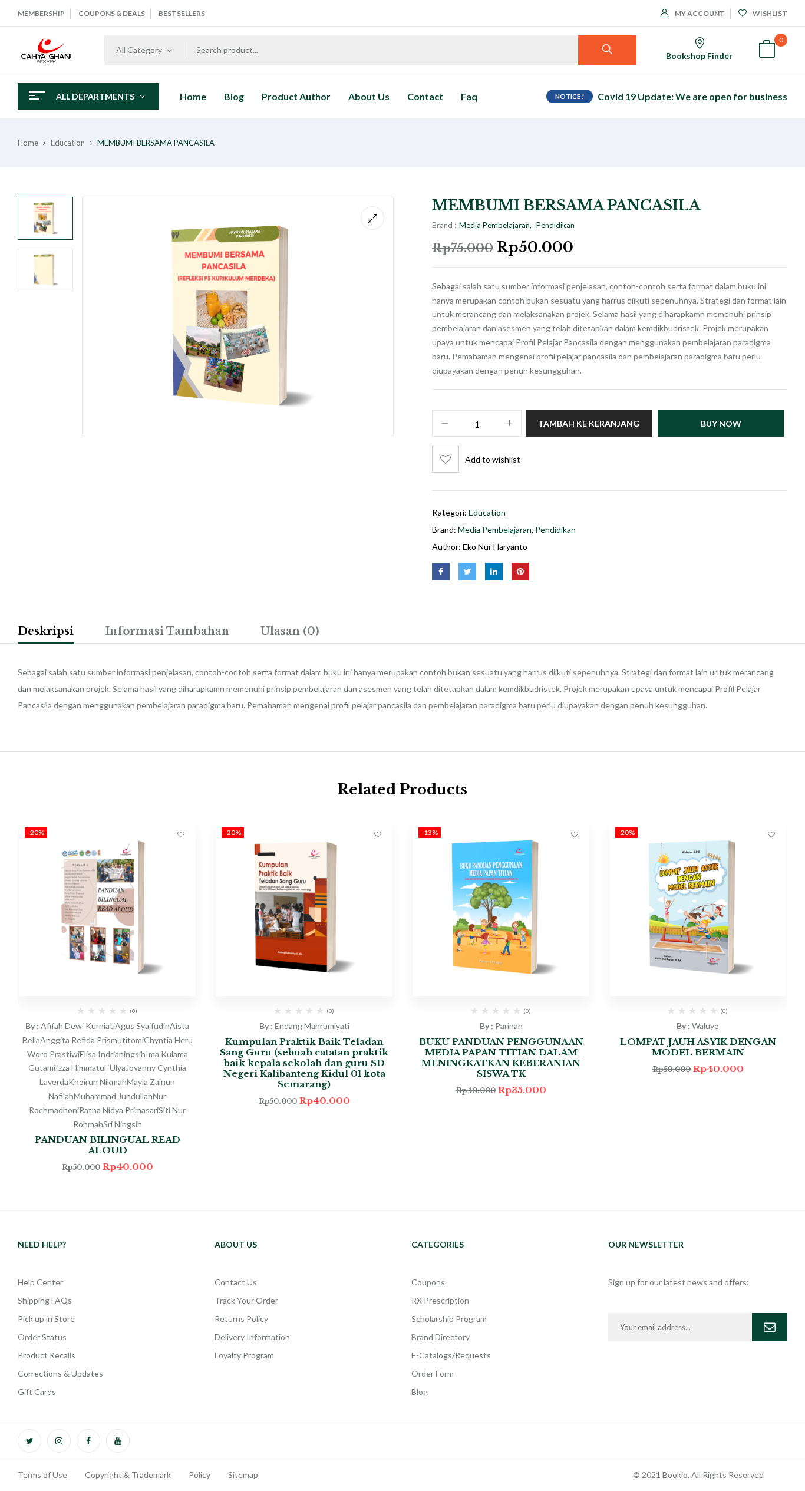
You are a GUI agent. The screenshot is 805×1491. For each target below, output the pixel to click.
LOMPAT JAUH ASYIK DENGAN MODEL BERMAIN (698, 1047)
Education (68, 142)
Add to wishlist (492, 459)
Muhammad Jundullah (113, 1096)
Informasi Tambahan (167, 631)
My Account (700, 13)
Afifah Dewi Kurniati (78, 1026)
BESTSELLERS (182, 13)
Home (28, 142)
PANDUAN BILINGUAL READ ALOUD (107, 1145)
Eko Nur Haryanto (495, 547)
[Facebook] (441, 571)
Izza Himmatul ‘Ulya (90, 1068)
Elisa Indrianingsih (113, 1054)
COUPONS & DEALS (111, 13)
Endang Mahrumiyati (312, 1026)
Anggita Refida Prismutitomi (92, 1040)
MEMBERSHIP (41, 13)
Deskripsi (46, 631)
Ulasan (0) (289, 631)
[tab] (46, 633)
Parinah (509, 1026)
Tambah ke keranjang (588, 423)
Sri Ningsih (122, 1124)
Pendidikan (555, 225)
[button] (767, 50)
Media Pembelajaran (494, 225)
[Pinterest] (520, 571)
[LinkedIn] (494, 571)
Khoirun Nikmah (97, 1082)
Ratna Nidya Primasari (119, 1110)
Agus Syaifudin (142, 1026)
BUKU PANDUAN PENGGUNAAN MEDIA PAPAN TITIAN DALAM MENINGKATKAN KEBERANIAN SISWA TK (501, 1057)
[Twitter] (467, 571)
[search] (607, 50)
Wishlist (770, 13)
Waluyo (705, 1026)
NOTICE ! (569, 96)
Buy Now (721, 423)
